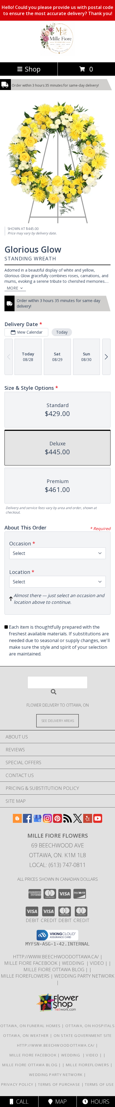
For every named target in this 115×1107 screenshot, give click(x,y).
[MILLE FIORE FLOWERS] (57, 54)
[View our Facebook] (27, 821)
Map (59, 1101)
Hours (98, 1101)
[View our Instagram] (47, 821)
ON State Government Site (83, 1035)
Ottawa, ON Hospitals (90, 1025)
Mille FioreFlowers (26, 976)
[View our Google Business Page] (37, 821)
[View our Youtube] (97, 821)
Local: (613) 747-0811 (57, 865)
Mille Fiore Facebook (31, 963)
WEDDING (74, 963)
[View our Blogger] (17, 821)
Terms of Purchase (59, 1084)
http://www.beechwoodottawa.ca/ (56, 956)
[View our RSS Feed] (67, 821)
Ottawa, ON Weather (26, 1035)
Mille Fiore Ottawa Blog (54, 969)
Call (20, 1101)
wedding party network (84, 976)
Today (62, 332)
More (12, 288)
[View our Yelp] (87, 821)
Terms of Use (99, 1084)
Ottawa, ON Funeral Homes (30, 1025)
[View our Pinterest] (57, 821)
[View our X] (77, 821)
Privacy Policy (17, 1084)
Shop (32, 68)
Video (97, 963)
